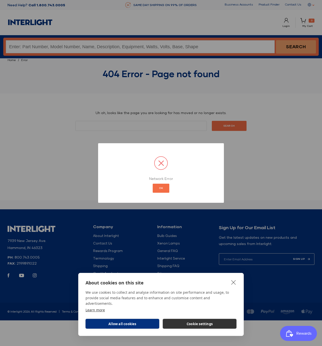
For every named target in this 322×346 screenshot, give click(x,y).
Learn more (95, 310)
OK (161, 188)
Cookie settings (200, 324)
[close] (233, 282)
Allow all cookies (122, 324)
